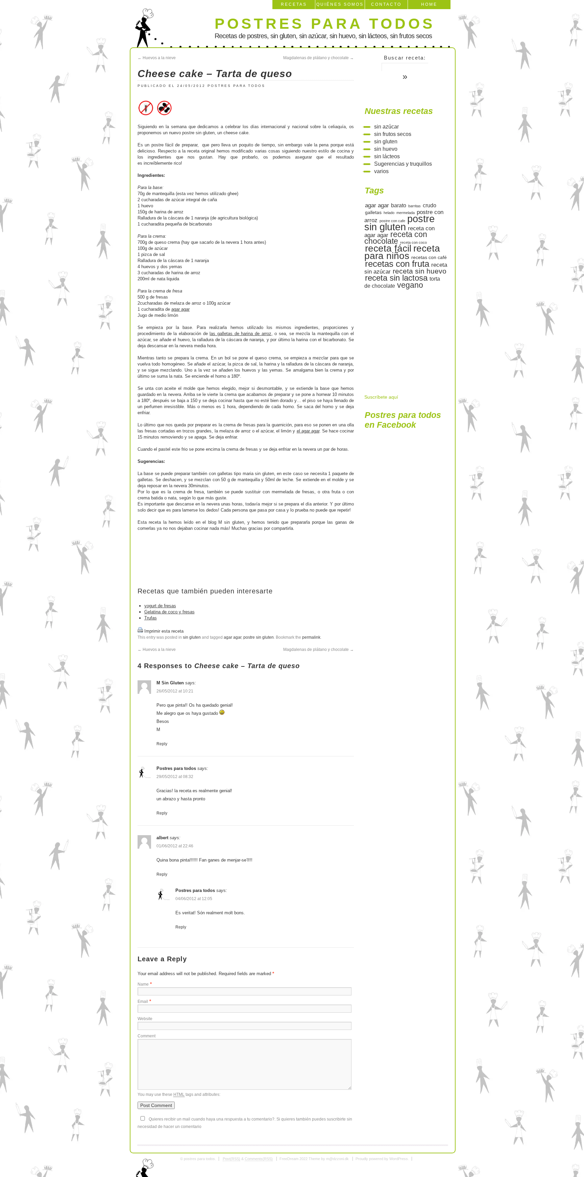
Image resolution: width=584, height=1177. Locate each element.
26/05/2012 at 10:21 (174, 691)
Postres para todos (236, 86)
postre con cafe (392, 221)
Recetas (294, 4)
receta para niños (402, 252)
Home (429, 4)
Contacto (386, 4)
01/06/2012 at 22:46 (174, 846)
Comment (146, 1036)
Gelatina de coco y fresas (169, 611)
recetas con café (429, 257)
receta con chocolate (395, 237)
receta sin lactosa (396, 277)
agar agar (180, 309)
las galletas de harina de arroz (240, 333)
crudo (429, 205)
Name (143, 984)
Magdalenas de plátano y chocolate (318, 57)
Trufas (150, 617)
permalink (311, 637)
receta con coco (413, 242)
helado (389, 213)
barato (398, 205)
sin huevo (385, 149)
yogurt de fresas (160, 605)
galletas (373, 212)
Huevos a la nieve (157, 57)
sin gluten (192, 637)
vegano (410, 285)
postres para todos (325, 23)
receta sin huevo (419, 271)
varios (381, 171)
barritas (414, 206)
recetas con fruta (397, 263)
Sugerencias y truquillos (403, 164)
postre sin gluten (258, 637)
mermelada (405, 213)
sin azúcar (386, 127)
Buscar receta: (405, 58)
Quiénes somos (340, 4)
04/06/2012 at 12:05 (193, 898)
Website (145, 1018)
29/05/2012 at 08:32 (174, 776)
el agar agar (308, 430)
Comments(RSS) (259, 1159)
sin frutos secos (392, 134)
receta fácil (388, 248)
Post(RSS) (231, 1159)
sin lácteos (387, 156)
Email (143, 1001)
